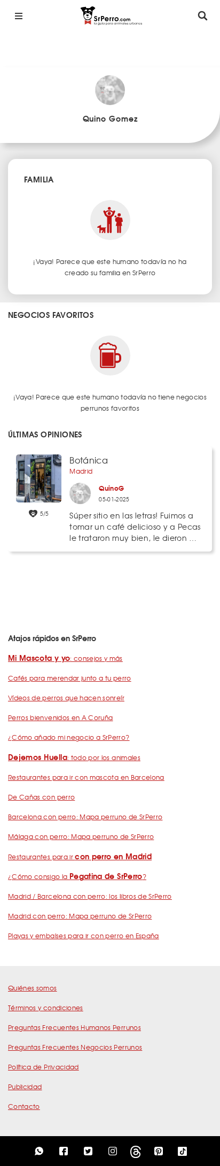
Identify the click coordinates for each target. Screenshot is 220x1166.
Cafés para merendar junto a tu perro (69, 678)
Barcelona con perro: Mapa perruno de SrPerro (85, 816)
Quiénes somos (32, 988)
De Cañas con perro (41, 797)
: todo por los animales (74, 757)
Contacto (24, 1106)
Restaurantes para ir (80, 856)
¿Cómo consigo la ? (77, 876)
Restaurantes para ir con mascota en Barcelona (86, 777)
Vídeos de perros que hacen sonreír (66, 697)
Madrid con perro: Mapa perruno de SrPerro (80, 916)
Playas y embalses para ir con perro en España (83, 935)
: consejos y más (65, 658)
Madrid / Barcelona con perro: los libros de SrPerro (90, 896)
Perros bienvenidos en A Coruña (60, 717)
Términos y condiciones (45, 1007)
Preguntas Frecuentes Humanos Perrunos (74, 1027)
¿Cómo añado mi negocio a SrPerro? (69, 737)
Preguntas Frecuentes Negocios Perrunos (75, 1047)
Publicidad (25, 1086)
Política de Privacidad (43, 1067)
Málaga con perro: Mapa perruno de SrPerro (81, 836)
